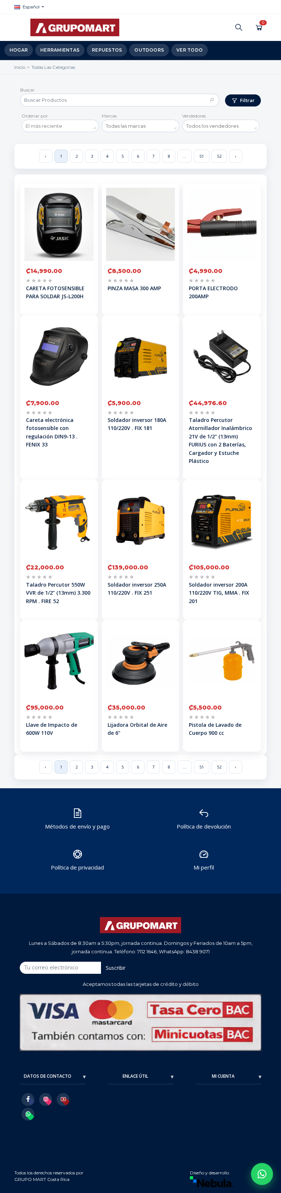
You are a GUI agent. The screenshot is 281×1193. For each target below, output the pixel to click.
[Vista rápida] (89, 220)
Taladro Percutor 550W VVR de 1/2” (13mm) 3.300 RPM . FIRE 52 (58, 593)
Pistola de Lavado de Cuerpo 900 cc (215, 728)
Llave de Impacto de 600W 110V (51, 728)
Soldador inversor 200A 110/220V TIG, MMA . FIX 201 (219, 593)
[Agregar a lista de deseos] (89, 192)
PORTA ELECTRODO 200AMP (213, 292)
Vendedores (194, 116)
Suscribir (115, 967)
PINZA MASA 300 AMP (134, 288)
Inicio (19, 67)
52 (219, 156)
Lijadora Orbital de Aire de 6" (137, 728)
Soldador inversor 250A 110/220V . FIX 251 (137, 588)
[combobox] (60, 126)
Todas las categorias (53, 67)
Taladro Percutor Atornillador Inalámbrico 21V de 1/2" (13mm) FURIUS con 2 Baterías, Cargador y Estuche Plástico (220, 440)
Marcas (109, 116)
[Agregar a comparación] (89, 206)
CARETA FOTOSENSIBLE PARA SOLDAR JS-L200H (55, 292)
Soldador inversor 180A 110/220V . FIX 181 (137, 423)
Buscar (27, 90)
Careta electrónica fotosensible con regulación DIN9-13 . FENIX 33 (52, 432)
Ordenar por (35, 116)
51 (201, 156)
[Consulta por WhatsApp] (262, 1174)
